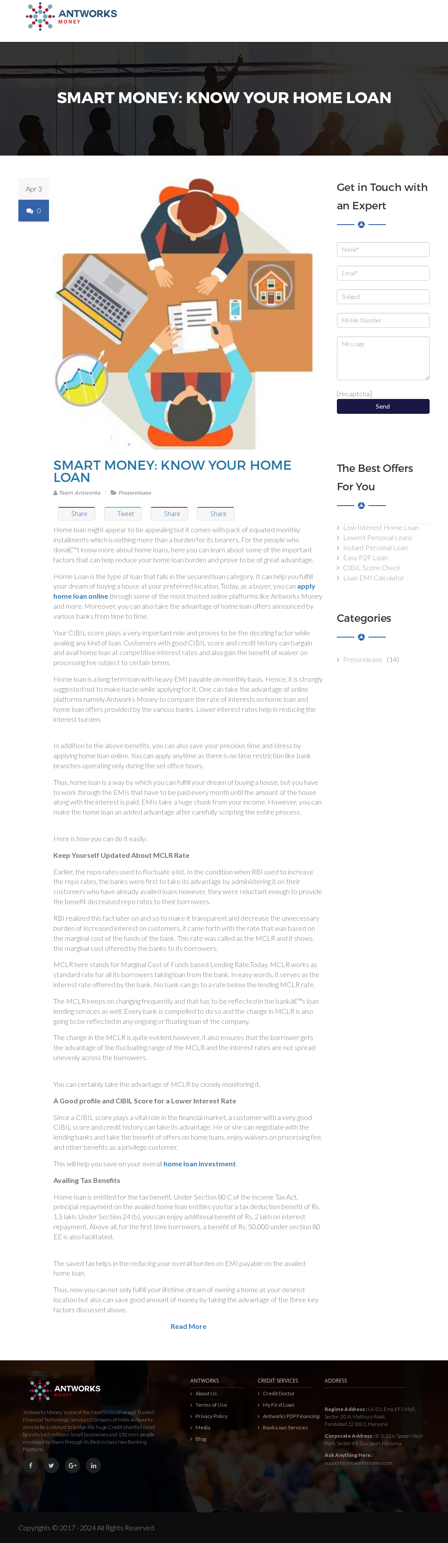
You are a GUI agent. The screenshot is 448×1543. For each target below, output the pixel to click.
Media (203, 1427)
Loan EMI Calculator (373, 577)
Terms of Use (211, 1404)
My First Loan (278, 1404)
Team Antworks (78, 492)
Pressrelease (134, 492)
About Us (206, 1393)
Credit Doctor (279, 1393)
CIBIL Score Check (372, 567)
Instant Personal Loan (375, 547)
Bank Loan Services (285, 1427)
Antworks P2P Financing (291, 1416)
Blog (201, 1439)
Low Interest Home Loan (381, 527)
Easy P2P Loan (365, 557)
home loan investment (200, 1163)
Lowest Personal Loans (378, 537)
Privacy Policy (212, 1416)
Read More (188, 1326)
